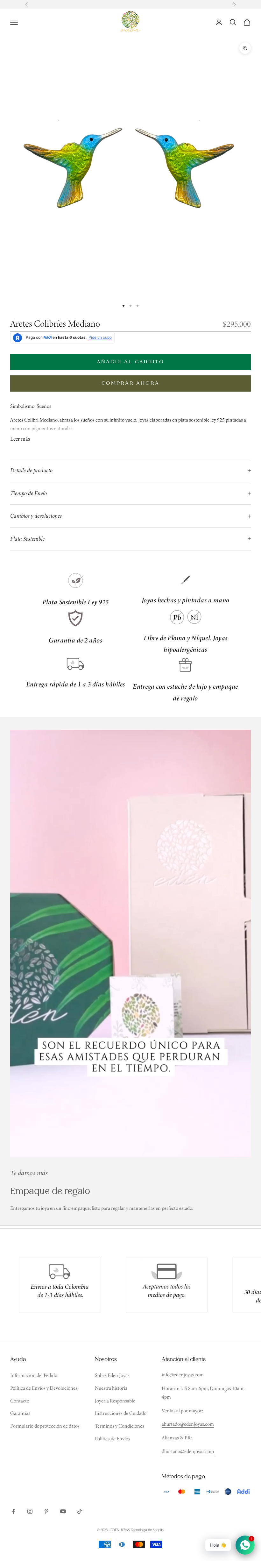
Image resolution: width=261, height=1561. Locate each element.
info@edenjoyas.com (183, 1374)
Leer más (20, 439)
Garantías (20, 1413)
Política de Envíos (112, 1438)
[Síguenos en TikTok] (79, 1511)
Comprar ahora (131, 383)
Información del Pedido (33, 1375)
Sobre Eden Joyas (112, 1375)
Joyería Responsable (115, 1400)
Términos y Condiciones (119, 1426)
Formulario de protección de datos (45, 1426)
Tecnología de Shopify (147, 1530)
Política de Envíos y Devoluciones (43, 1388)
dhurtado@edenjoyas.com (188, 1451)
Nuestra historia (111, 1388)
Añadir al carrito (130, 361)
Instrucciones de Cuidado (120, 1413)
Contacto (19, 1400)
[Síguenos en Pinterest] (46, 1511)
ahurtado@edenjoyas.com (188, 1424)
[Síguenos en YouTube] (63, 1511)
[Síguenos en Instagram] (30, 1511)
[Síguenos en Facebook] (13, 1511)
